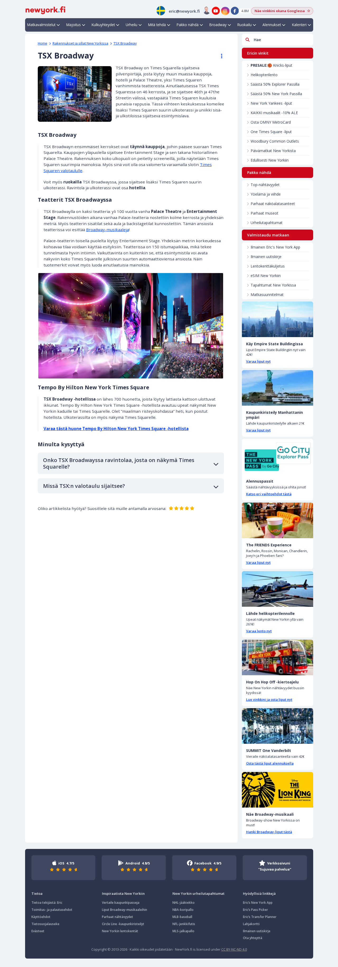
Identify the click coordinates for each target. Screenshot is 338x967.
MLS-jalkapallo (183, 931)
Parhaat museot (264, 213)
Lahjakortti (251, 924)
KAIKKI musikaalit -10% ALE (274, 112)
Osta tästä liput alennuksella (270, 763)
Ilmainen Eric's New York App (275, 247)
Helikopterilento (264, 74)
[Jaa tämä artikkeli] (219, 56)
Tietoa (37, 893)
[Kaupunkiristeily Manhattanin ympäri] (277, 388)
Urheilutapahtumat (267, 222)
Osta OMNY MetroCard (271, 122)
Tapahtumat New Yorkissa (273, 285)
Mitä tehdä (157, 24)
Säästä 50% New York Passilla (276, 93)
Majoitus (73, 24)
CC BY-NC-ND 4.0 (234, 949)
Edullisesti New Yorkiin (270, 160)
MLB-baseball (182, 917)
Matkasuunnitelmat (267, 294)
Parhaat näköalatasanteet (273, 203)
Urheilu (131, 24)
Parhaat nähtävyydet (117, 917)
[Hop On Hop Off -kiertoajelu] (277, 657)
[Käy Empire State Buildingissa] (277, 319)
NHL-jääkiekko (183, 902)
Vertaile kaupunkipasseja (120, 902)
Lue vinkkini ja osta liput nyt (269, 699)
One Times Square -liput (271, 131)
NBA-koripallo (183, 909)
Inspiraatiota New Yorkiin (123, 893)
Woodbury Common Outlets (275, 141)
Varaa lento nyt (259, 631)
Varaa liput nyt (258, 361)
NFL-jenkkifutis (183, 924)
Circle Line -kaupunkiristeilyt (123, 924)
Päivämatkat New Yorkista (273, 150)
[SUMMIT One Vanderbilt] (277, 726)
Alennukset (271, 24)
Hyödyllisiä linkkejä (259, 893)
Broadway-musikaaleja (107, 229)
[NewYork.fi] (45, 9)
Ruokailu (244, 24)
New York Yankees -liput (271, 103)
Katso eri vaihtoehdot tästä (269, 494)
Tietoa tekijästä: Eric (46, 902)
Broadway (218, 24)
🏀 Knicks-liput (271, 65)
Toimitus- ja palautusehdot (51, 909)
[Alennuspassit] (277, 456)
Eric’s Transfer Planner (259, 917)
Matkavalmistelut (41, 24)
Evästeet (37, 931)
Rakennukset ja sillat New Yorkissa (80, 43)
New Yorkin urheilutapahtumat (198, 893)
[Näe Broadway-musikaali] (277, 790)
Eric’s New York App (258, 902)
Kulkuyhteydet (103, 24)
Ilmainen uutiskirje (266, 256)
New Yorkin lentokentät (120, 931)
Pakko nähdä (188, 24)
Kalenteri (299, 24)
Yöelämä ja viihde (266, 194)
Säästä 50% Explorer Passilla (275, 84)
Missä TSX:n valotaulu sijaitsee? (84, 485)
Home (42, 43)
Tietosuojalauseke (45, 924)
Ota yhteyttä (252, 938)
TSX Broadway (125, 43)
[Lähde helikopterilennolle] (277, 589)
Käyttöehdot (40, 917)
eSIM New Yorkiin (266, 275)
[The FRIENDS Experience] (277, 520)
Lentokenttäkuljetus (268, 266)
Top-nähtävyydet (265, 184)
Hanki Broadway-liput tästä (269, 831)
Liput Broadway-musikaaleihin (124, 909)
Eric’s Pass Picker (255, 909)
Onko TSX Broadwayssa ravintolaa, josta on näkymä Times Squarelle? (118, 463)
